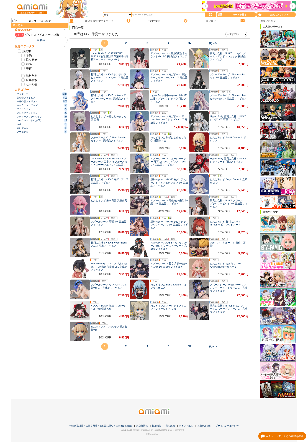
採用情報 (156, 425)
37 (189, 43)
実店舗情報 (142, 425)
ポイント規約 (186, 425)
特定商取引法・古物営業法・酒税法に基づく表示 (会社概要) (101, 425)
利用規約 (170, 425)
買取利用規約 (204, 425)
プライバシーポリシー (227, 425)
